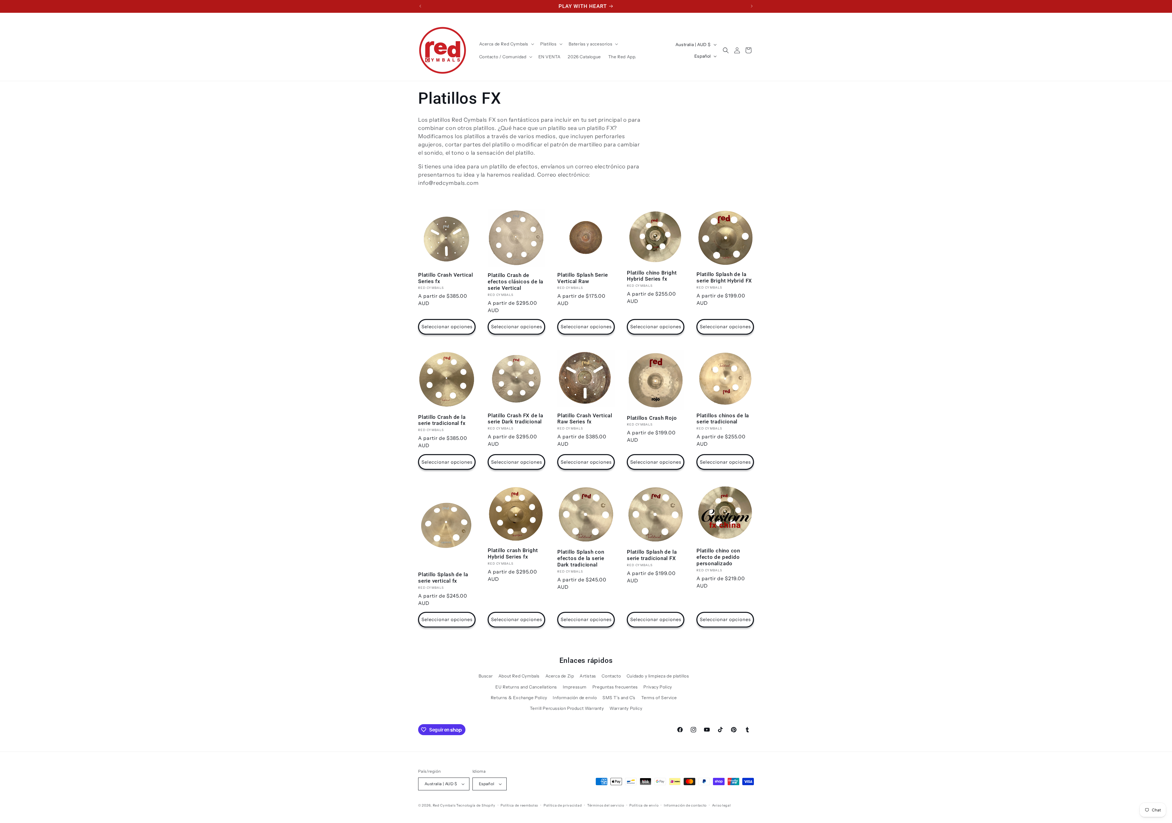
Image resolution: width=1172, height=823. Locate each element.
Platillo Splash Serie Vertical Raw (582, 278)
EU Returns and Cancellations (526, 687)
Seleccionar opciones (446, 326)
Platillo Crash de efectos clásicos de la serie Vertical (515, 281)
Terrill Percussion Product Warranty (567, 708)
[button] (506, 44)
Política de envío (643, 805)
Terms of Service (659, 697)
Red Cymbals (444, 805)
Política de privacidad (563, 805)
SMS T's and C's (618, 697)
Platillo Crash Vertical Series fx (445, 278)
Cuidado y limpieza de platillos (658, 676)
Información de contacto (685, 805)
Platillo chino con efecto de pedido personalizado (718, 557)
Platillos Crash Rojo (652, 418)
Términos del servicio (605, 805)
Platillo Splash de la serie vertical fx (443, 577)
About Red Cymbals (519, 676)
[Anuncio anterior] (420, 6)
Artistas (588, 676)
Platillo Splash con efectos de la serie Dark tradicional (580, 558)
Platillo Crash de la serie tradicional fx (442, 420)
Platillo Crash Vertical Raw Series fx (584, 418)
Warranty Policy (626, 708)
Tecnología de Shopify (475, 805)
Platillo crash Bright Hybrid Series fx (513, 553)
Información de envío (575, 697)
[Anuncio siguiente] (751, 6)
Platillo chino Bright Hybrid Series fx (652, 276)
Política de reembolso (519, 805)
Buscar (486, 676)
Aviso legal (721, 805)
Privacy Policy (657, 687)
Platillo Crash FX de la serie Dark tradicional (515, 418)
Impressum (575, 687)
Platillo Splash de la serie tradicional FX (652, 555)
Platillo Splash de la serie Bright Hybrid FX (724, 277)
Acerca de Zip (559, 676)
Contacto (611, 676)
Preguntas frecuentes (615, 687)
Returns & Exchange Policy (519, 697)
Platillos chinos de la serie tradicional (722, 418)
